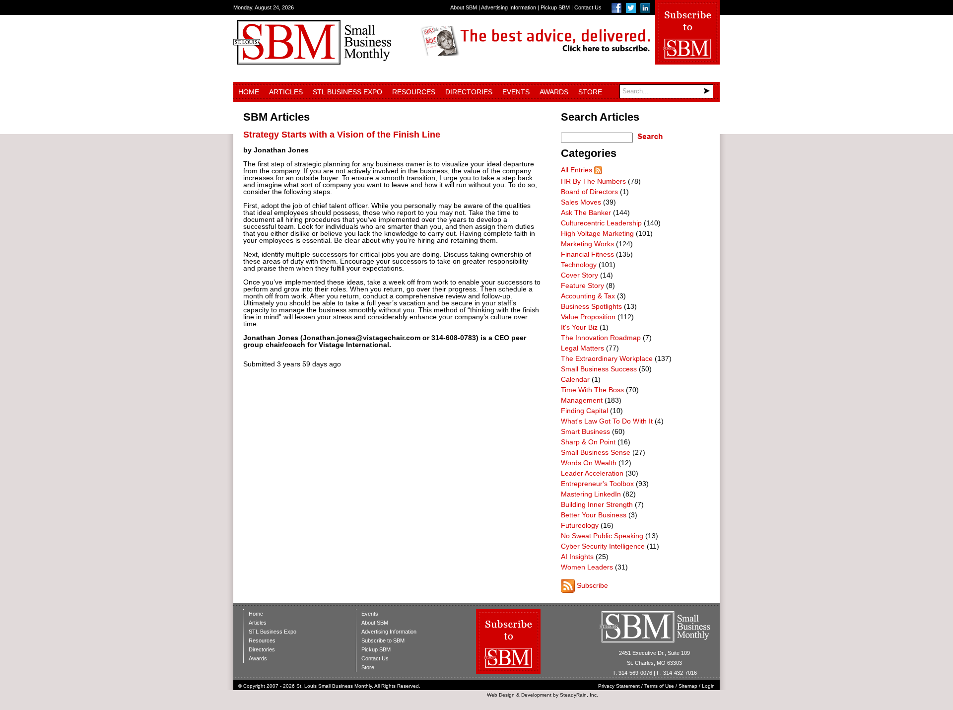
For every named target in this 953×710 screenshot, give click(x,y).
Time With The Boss (592, 390)
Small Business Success (599, 369)
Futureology (580, 525)
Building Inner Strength (597, 504)
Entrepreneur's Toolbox (597, 484)
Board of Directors (589, 192)
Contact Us (588, 7)
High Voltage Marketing (597, 233)
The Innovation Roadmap (601, 338)
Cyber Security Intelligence (603, 546)
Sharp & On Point (588, 442)
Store (590, 92)
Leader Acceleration (592, 473)
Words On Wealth (588, 463)
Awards (554, 92)
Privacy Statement (619, 686)
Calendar (575, 379)
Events (516, 92)
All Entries (576, 170)
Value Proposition (588, 317)
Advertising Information (508, 7)
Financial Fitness (587, 254)
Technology (579, 265)
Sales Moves (581, 202)
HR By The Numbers (593, 181)
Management (582, 400)
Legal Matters (582, 348)
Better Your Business (593, 515)
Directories (468, 92)
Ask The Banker (586, 212)
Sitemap (688, 686)
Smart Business (585, 431)
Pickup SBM (555, 7)
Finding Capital (584, 411)
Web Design (501, 695)
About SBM (463, 7)
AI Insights (577, 557)
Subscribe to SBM (383, 640)
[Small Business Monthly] (312, 62)
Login (708, 686)
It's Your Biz (579, 327)
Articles (286, 92)
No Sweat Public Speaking (602, 536)
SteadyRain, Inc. (579, 695)
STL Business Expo (347, 92)
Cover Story (579, 275)
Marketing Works (587, 244)
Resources (413, 92)
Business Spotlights (591, 306)
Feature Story (582, 285)
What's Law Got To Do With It (607, 421)
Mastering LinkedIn (591, 494)
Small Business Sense (595, 452)
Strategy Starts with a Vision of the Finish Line (341, 135)
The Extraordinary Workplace (607, 358)
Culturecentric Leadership (601, 223)
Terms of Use (659, 686)
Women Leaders (587, 567)
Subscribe (592, 585)
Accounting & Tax (588, 296)
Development (536, 695)
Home (248, 92)
